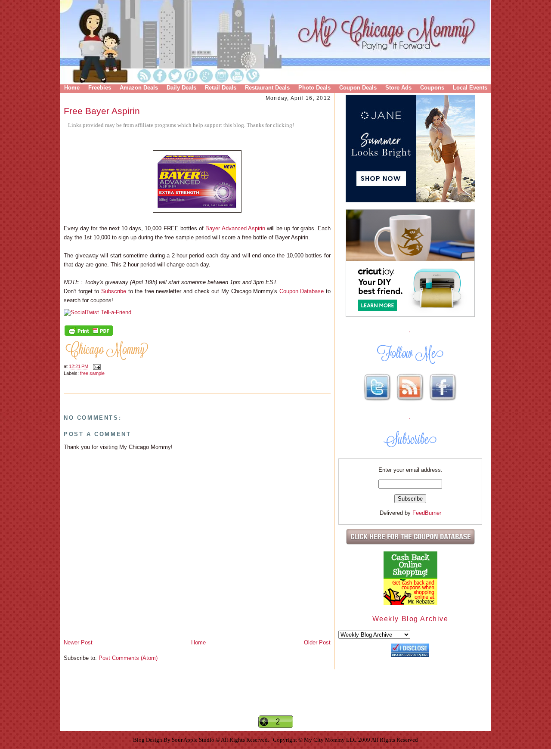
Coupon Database (301, 291)
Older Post (317, 642)
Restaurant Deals (267, 87)
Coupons (432, 87)
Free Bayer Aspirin (102, 111)
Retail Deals (220, 87)
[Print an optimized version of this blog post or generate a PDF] (89, 334)
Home (72, 87)
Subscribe (113, 291)
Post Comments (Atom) (128, 658)
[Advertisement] (275, 699)
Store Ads (398, 87)
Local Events (470, 87)
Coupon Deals (358, 87)
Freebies (99, 87)
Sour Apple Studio (194, 740)
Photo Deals (314, 87)
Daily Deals (181, 87)
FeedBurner (426, 513)
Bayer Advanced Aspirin (235, 228)
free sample (92, 373)
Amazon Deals (139, 87)
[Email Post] (96, 366)
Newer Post (78, 642)
